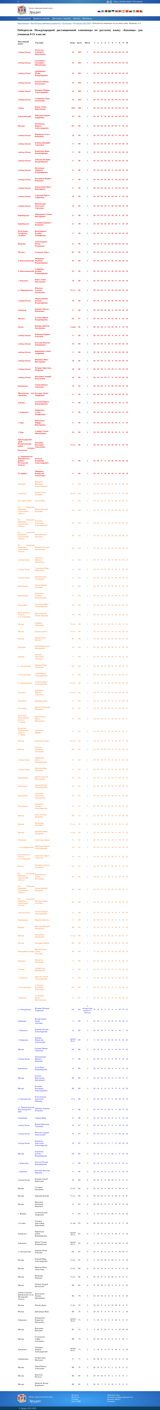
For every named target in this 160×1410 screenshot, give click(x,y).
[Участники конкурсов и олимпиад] (99, 12)
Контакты (87, 18)
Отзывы (75, 1399)
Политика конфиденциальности (120, 1397)
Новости (75, 1395)
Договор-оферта (113, 1399)
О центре (111, 1401)
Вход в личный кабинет (123, 2)
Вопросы (75, 1397)
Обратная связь (113, 1395)
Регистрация (137, 2)
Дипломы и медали (61, 18)
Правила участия (41, 18)
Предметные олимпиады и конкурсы (45, 23)
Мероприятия (24, 18)
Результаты (67, 23)
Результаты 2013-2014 (82, 23)
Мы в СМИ (76, 1401)
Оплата (76, 18)
